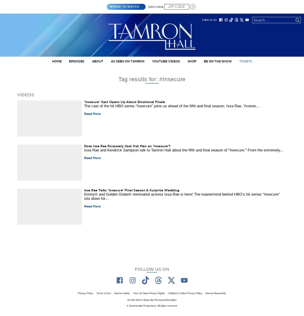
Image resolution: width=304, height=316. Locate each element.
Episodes (76, 61)
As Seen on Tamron (127, 61)
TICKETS (245, 61)
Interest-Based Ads (215, 293)
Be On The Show (218, 61)
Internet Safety (122, 293)
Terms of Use (103, 293)
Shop (192, 61)
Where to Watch (124, 7)
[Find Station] (192, 6)
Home (56, 61)
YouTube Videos (166, 61)
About (97, 61)
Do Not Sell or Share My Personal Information (152, 299)
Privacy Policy (85, 293)
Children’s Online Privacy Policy (185, 293)
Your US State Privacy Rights (149, 293)
